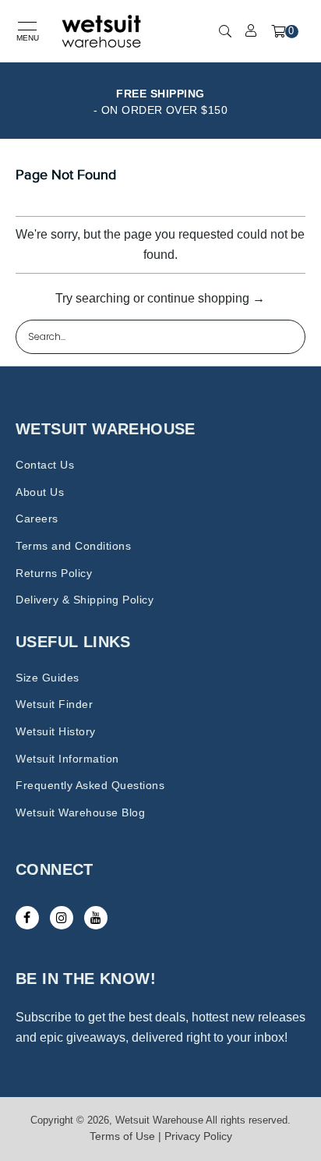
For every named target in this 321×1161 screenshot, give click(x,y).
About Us (40, 492)
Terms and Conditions (73, 546)
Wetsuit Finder (54, 704)
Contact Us (45, 464)
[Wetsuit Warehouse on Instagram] (61, 917)
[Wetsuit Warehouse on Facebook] (27, 917)
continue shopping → (206, 298)
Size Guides (47, 677)
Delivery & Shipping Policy (84, 599)
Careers (37, 518)
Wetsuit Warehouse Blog (80, 812)
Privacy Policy (198, 1136)
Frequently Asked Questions (90, 785)
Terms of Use (122, 1136)
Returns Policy (54, 573)
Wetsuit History (56, 731)
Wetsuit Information (67, 758)
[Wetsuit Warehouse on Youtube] (96, 917)
